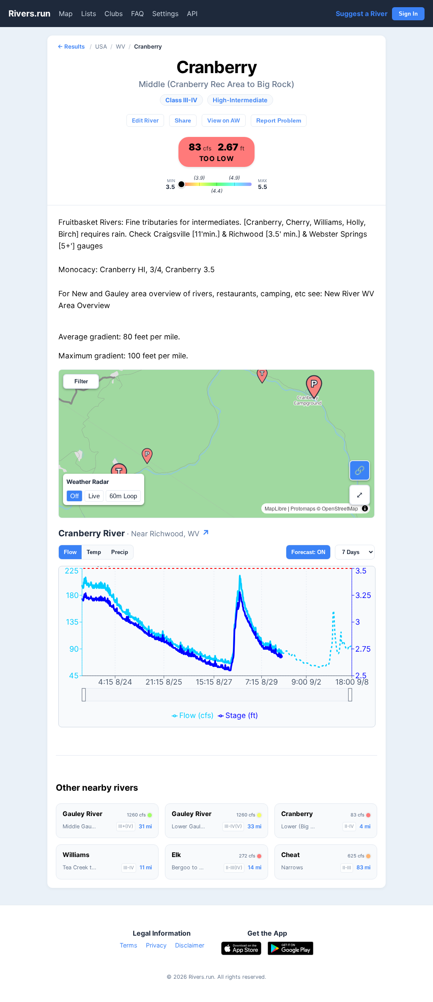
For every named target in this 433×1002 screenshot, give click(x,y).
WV (120, 46)
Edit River (145, 120)
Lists (88, 13)
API (192, 13)
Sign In (408, 14)
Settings (165, 13)
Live (94, 496)
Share (183, 120)
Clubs (113, 13)
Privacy (156, 945)
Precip (119, 552)
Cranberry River (134, 533)
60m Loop (123, 496)
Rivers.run (29, 13)
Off (74, 496)
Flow (70, 552)
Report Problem (278, 120)
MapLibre (276, 508)
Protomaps (302, 508)
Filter (81, 381)
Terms (128, 945)
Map (66, 13)
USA (101, 46)
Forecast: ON (308, 552)
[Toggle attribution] (365, 508)
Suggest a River (362, 13)
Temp (94, 552)
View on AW (223, 120)
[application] (217, 646)
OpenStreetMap (340, 508)
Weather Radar (87, 481)
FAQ (137, 13)
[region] (216, 444)
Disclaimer (189, 945)
